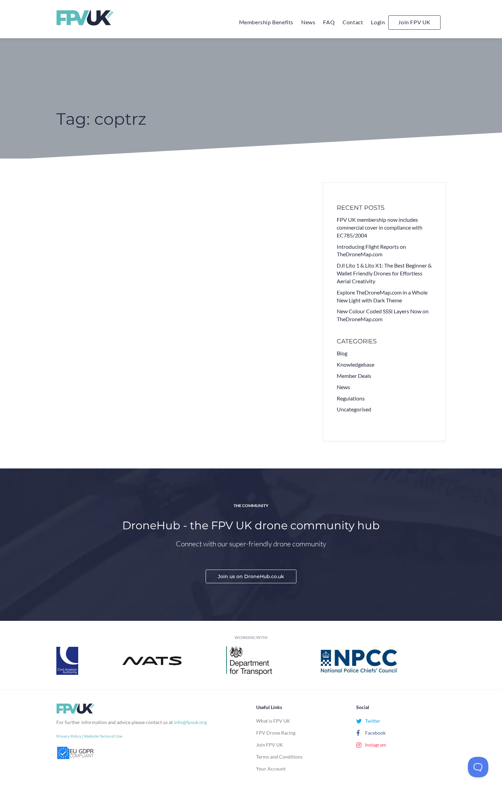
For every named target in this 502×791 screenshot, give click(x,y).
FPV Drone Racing (275, 733)
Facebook (375, 733)
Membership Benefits (266, 22)
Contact (353, 22)
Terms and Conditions (279, 757)
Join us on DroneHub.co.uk (251, 576)
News (308, 22)
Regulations (351, 398)
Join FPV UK (414, 22)
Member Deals (354, 375)
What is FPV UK (273, 721)
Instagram (375, 745)
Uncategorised (354, 409)
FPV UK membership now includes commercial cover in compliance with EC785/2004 (379, 227)
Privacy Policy (68, 736)
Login (378, 22)
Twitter (372, 721)
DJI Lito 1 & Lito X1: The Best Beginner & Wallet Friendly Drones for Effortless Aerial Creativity (384, 273)
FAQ (329, 22)
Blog (342, 353)
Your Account (270, 769)
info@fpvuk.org (190, 722)
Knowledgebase (355, 364)
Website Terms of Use (103, 736)
